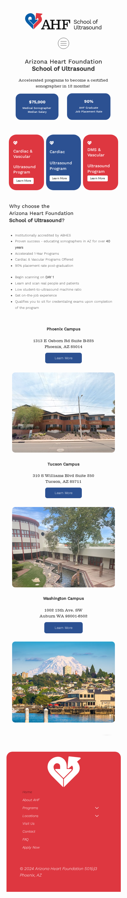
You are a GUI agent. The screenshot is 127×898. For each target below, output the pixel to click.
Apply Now (31, 847)
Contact (28, 831)
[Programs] (97, 808)
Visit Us (28, 823)
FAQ (25, 839)
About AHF (31, 800)
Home (27, 792)
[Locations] (97, 816)
